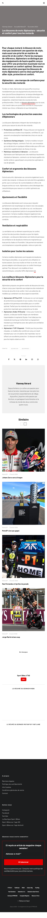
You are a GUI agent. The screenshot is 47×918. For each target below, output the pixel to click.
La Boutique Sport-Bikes (11, 819)
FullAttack (17, 887)
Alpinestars (15, 348)
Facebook (5, 813)
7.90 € (23, 679)
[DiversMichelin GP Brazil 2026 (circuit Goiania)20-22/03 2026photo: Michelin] (23, 503)
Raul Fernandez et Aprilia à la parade (15, 584)
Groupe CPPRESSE (32, 906)
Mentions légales (8, 781)
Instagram (6, 810)
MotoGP (5, 474)
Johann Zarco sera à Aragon (12, 478)
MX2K (23, 887)
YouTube (5, 816)
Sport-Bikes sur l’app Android (12, 825)
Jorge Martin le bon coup (11, 637)
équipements (25, 348)
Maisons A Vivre (35, 895)
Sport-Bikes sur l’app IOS (11, 822)
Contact (5, 793)
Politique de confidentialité (12, 784)
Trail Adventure (12, 891)
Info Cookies (6, 787)
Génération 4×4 (21, 891)
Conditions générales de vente (13, 790)
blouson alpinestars (28, 102)
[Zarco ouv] (23, 450)
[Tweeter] (14, 359)
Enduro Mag (30, 887)
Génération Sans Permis (33, 891)
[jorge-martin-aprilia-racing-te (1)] (23, 609)
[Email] (32, 359)
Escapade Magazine (24, 895)
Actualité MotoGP (20, 27)
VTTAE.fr (10, 887)
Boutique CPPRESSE (12, 895)
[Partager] (8, 359)
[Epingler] (20, 359)
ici (35, 271)
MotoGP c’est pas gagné (10, 531)
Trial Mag (37, 887)
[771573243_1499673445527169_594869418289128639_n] (23, 556)
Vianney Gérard (7, 27)
